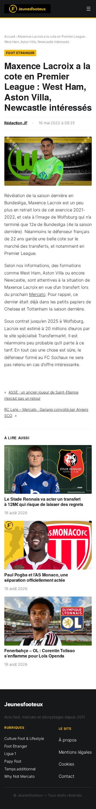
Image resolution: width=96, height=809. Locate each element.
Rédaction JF (15, 123)
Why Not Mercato (19, 776)
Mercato (37, 294)
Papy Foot (12, 761)
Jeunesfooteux (23, 704)
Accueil (9, 36)
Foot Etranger (20, 53)
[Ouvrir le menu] (88, 9)
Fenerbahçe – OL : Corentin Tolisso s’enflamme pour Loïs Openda (39, 653)
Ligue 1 (10, 753)
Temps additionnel (19, 769)
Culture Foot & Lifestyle (24, 738)
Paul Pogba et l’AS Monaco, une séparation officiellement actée (36, 577)
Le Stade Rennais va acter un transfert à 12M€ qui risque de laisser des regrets (43, 501)
